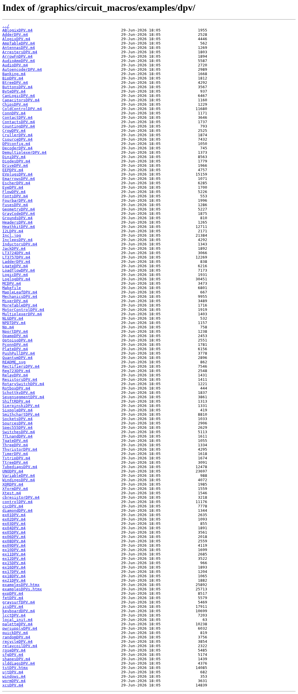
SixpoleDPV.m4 (17, 410)
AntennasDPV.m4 (18, 47)
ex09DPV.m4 (14, 545)
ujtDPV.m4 (12, 672)
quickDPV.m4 (15, 633)
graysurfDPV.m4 (18, 602)
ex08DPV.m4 (14, 541)
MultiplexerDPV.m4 (22, 314)
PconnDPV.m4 (15, 344)
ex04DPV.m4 (14, 528)
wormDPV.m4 (14, 681)
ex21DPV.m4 (14, 580)
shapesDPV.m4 (16, 659)
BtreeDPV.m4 (15, 82)
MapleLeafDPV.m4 (19, 292)
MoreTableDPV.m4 (19, 305)
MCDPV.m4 (11, 283)
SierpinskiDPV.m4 (21, 405)
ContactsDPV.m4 (18, 122)
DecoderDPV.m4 (17, 148)
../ (5, 26)
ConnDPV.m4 (14, 113)
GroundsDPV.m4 (17, 218)
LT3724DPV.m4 (16, 253)
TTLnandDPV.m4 (17, 436)
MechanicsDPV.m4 (19, 296)
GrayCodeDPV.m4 (18, 213)
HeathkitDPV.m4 (18, 226)
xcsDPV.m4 (12, 685)
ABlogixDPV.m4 (17, 30)
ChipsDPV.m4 (15, 104)
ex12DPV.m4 (14, 558)
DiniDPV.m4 (14, 157)
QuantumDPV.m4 (17, 357)
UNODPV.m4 (12, 471)
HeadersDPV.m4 (17, 222)
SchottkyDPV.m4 (18, 392)
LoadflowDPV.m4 (18, 270)
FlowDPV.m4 (14, 192)
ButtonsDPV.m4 (17, 87)
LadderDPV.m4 (16, 261)
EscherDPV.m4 (16, 183)
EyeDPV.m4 (12, 187)
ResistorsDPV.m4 (19, 379)
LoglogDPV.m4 (16, 279)
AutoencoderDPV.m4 (22, 69)
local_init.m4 (17, 619)
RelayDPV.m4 (15, 375)
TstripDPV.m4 (16, 458)
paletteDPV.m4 (17, 624)
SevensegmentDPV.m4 (23, 397)
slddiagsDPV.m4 (18, 663)
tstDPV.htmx (15, 667)
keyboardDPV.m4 (18, 611)
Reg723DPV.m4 (16, 371)
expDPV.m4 (12, 593)
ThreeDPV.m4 (15, 445)
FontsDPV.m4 (15, 196)
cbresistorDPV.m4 (21, 497)
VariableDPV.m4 (18, 475)
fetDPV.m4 (12, 598)
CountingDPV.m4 (18, 126)
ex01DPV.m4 (14, 515)
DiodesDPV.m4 (16, 161)
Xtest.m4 (11, 493)
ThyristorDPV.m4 (19, 449)
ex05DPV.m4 (14, 532)
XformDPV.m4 (15, 488)
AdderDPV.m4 (15, 34)
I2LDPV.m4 (12, 231)
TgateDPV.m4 (15, 440)
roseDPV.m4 (14, 650)
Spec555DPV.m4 (17, 427)
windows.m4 (14, 676)
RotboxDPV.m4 (16, 388)
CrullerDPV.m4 (17, 135)
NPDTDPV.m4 (14, 323)
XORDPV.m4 (12, 484)
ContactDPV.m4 (17, 117)
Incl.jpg (11, 235)
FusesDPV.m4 (15, 205)
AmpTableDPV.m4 (18, 43)
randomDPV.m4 (16, 637)
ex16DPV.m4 (14, 567)
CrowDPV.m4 (14, 130)
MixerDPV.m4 (15, 301)
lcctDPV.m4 (14, 615)
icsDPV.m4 (12, 606)
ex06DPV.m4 (14, 536)
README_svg (14, 362)
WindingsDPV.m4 (18, 480)
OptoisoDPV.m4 (17, 340)
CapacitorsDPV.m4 (21, 100)
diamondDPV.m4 (17, 510)
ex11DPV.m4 (14, 554)
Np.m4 (8, 327)
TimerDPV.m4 (15, 454)
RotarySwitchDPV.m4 (23, 384)
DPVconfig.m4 (16, 143)
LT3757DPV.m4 (16, 257)
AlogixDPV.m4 (16, 39)
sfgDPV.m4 (12, 654)
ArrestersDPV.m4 (19, 52)
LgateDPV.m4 (15, 266)
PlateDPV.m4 (15, 349)
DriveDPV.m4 (15, 165)
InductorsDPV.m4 (19, 244)
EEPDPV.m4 (12, 170)
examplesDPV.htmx (21, 585)
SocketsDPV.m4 (17, 419)
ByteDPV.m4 (14, 91)
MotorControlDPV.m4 (23, 309)
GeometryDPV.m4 (18, 209)
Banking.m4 (14, 74)
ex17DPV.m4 (14, 571)
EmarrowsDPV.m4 (18, 178)
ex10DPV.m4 (14, 550)
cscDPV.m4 (12, 506)
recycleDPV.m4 (17, 641)
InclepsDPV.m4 (17, 240)
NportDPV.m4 (15, 331)
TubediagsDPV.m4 (19, 467)
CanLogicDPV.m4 (18, 95)
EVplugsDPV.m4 (17, 174)
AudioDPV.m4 (15, 65)
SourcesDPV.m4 (17, 423)
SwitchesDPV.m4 (18, 432)
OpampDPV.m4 (15, 336)
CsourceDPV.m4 (17, 139)
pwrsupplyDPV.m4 (19, 628)
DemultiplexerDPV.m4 (24, 152)
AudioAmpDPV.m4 (18, 61)
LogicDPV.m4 (15, 274)
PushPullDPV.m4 (18, 353)
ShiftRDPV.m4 (16, 401)
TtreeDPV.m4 (15, 462)
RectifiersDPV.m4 (21, 366)
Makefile (11, 288)
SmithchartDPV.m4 (21, 414)
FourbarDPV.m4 (17, 200)
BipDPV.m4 (12, 78)
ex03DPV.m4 (14, 523)
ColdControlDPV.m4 (22, 109)
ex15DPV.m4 (14, 563)
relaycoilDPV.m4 (19, 646)
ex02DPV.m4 (14, 519)
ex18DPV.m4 (14, 576)
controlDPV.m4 (17, 502)
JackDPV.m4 (14, 248)
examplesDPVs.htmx (22, 589)
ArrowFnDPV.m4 (17, 56)
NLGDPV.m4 (12, 318)
